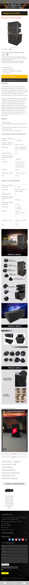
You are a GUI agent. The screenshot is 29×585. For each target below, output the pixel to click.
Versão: (4, 72)
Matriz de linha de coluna (8, 475)
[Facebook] (9, 539)
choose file (5, 564)
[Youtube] (16, 539)
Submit (5, 573)
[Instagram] (19, 539)
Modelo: (4, 67)
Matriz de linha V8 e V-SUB (9, 464)
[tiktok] (26, 539)
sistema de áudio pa (7, 467)
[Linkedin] (13, 539)
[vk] (23, 539)
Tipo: (3, 71)
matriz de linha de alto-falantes (10, 478)
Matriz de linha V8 (6, 461)
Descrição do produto (9, 76)
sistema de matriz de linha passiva (10, 473)
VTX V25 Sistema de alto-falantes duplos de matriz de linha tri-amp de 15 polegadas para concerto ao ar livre (9, 502)
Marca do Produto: (6, 69)
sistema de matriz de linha (8, 470)
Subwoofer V (17, 461)
